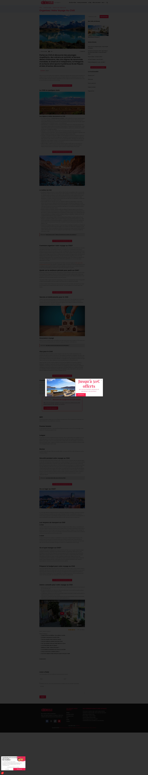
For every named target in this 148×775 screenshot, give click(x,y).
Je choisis (7, 769)
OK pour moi (19, 769)
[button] (2, 773)
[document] (74, 387)
